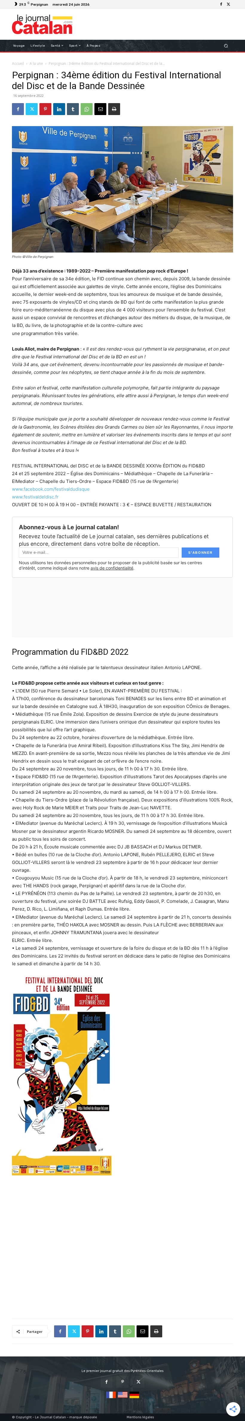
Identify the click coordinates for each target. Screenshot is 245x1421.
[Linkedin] (59, 109)
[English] (122, 1398)
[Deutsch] (134, 1398)
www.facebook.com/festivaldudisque (51, 489)
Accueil (18, 63)
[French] (111, 1398)
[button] (226, 45)
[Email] (100, 109)
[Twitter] (228, 4)
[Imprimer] (114, 109)
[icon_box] (95, 5)
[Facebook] (221, 4)
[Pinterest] (45, 109)
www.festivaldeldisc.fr (35, 497)
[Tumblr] (73, 109)
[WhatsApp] (87, 109)
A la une (36, 63)
